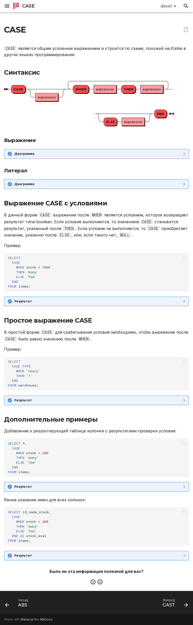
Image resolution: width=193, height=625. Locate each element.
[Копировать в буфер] (184, 258)
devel (166, 6)
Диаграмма (24, 154)
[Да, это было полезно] (93, 582)
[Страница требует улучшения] (100, 582)
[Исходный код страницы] (186, 30)
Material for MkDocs (37, 619)
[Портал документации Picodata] (16, 6)
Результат (23, 301)
